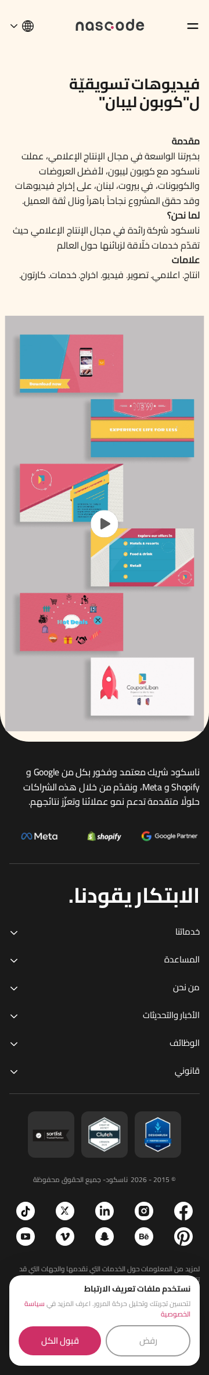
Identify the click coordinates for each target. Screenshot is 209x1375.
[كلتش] (104, 1134)
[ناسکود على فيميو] (65, 1236)
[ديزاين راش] (158, 1134)
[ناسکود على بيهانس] (144, 1236)
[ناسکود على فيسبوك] (183, 1211)
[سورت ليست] (51, 1134)
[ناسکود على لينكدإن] (104, 1211)
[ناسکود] (110, 24)
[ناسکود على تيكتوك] (25, 1211)
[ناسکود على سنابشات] (104, 1236)
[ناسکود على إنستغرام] (144, 1211)
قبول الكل (60, 1340)
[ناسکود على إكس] (65, 1211)
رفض (148, 1340)
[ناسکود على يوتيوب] (25, 1236)
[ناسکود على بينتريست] (183, 1236)
